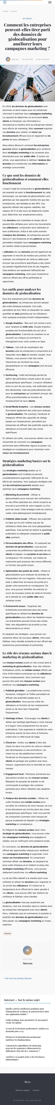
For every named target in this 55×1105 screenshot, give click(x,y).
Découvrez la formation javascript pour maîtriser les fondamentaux (23, 1038)
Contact (36, 1090)
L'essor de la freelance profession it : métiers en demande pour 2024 (27, 1030)
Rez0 (28, 1081)
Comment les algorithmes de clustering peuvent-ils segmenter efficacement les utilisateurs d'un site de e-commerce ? (23, 1048)
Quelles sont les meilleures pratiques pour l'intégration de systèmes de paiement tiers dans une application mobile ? (27, 1011)
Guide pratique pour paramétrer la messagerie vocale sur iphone (27, 1021)
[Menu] (49, 2)
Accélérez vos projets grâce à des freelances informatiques (25, 1058)
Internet (14, 11)
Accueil (5, 11)
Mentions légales (23, 1090)
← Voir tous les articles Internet (17, 978)
